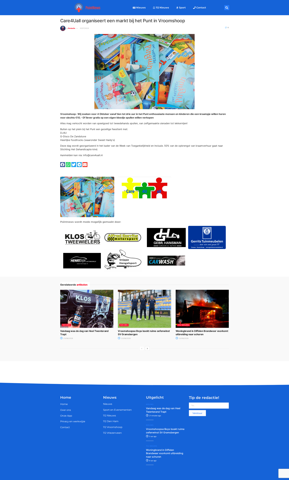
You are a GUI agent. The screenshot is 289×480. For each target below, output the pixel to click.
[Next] (147, 348)
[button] (226, 7)
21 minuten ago (155, 416)
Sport (182, 7)
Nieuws (141, 7)
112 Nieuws (162, 7)
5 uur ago (153, 436)
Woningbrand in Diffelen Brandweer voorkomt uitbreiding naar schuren (164, 453)
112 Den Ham (110, 421)
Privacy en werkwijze (72, 421)
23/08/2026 (68, 338)
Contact (201, 7)
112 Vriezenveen (112, 432)
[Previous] (142, 348)
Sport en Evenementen (117, 409)
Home (64, 404)
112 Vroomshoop (112, 427)
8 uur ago (153, 461)
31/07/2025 (84, 28)
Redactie (71, 28)
